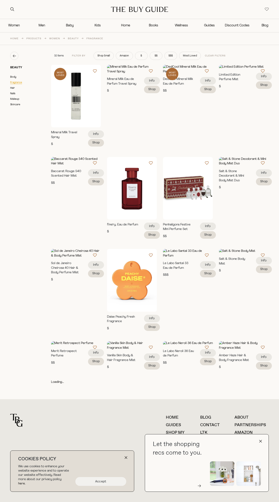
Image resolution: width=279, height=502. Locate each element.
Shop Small (103, 56)
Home (125, 25)
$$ (156, 56)
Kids (98, 25)
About (241, 417)
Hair (12, 88)
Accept (100, 481)
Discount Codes (237, 25)
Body (13, 77)
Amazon (124, 56)
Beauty (73, 38)
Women (14, 25)
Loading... (57, 382)
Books (153, 25)
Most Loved (190, 56)
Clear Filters (215, 55)
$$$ (171, 56)
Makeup (14, 99)
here (21, 483)
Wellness (181, 25)
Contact (210, 425)
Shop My (175, 432)
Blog (265, 25)
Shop (96, 142)
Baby (70, 25)
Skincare (15, 104)
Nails (12, 93)
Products (33, 38)
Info (96, 134)
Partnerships (250, 425)
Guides (209, 25)
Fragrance (16, 82)
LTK (204, 432)
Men (42, 25)
